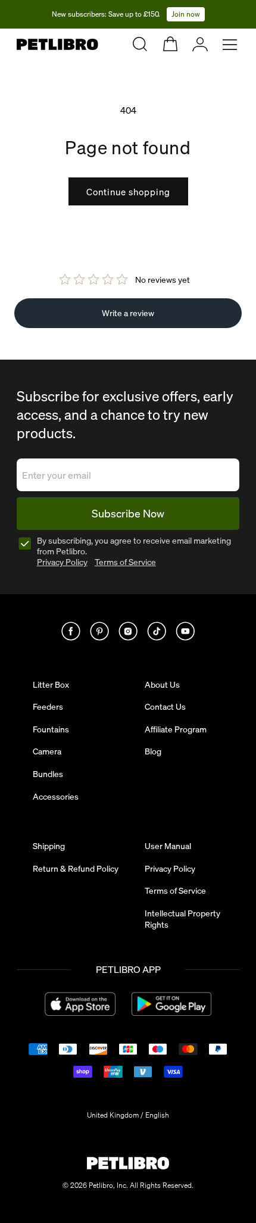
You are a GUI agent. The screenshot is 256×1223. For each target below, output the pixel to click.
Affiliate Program (176, 729)
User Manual (168, 846)
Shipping (49, 846)
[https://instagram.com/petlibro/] (128, 631)
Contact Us (165, 706)
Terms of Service (125, 562)
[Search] (139, 44)
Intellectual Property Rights (182, 919)
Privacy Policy (62, 562)
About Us (162, 684)
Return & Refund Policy (75, 868)
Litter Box (51, 684)
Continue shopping (128, 192)
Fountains (51, 729)
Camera (47, 751)
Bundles (48, 774)
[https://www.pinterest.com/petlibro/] (99, 631)
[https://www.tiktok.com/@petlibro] (156, 631)
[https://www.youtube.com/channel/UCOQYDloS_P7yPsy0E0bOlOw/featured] (185, 631)
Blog (153, 751)
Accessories (56, 796)
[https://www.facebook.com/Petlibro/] (70, 631)
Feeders (48, 706)
